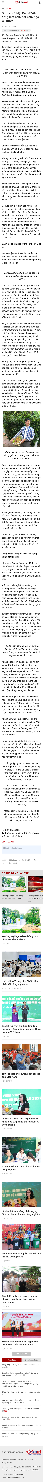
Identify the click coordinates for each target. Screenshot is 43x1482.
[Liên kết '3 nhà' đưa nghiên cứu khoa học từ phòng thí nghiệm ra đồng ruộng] (21, 1102)
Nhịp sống (6, 1261)
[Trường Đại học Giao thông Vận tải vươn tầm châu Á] (14, 884)
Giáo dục (6, 943)
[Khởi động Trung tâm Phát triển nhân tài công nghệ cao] (21, 964)
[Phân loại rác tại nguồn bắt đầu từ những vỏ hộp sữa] (21, 1237)
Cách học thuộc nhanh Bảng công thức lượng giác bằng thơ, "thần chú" (20, 1374)
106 (5, 1411)
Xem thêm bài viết (21, 1354)
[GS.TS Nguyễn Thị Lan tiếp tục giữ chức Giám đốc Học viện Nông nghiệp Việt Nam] (21, 1009)
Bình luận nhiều (31, 1360)
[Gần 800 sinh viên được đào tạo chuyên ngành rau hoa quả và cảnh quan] (21, 1279)
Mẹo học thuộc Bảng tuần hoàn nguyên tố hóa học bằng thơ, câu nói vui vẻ (20, 1401)
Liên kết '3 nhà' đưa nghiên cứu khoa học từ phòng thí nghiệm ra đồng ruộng (20, 1121)
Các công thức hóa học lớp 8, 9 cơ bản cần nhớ (20, 1408)
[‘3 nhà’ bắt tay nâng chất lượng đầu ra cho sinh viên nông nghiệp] (21, 1194)
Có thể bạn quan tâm (15, 873)
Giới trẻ (8, 9)
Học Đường (7, 1081)
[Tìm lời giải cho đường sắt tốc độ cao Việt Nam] (21, 1057)
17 (26, 1375)
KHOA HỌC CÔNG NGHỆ (11, 988)
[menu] (3, 2)
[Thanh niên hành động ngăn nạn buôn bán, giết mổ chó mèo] (21, 1325)
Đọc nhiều (12, 1360)
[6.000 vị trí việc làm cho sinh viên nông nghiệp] (21, 1150)
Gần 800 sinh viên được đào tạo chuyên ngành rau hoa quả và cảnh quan (20, 1299)
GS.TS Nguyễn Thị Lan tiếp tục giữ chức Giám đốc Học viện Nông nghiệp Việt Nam (21, 1029)
